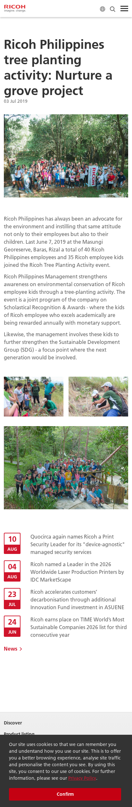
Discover (13, 723)
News (10, 648)
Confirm (65, 794)
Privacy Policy (82, 778)
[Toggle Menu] (124, 9)
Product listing (19, 734)
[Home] (15, 8)
